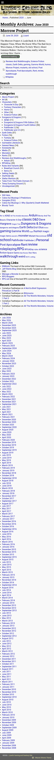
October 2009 (8, 725)
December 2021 (9, 399)
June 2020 (6, 432)
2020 (21, 17)
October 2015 (8, 554)
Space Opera (13, 252)
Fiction (5, 135)
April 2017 (6, 511)
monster (23, 235)
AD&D (6, 120)
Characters (7, 102)
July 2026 (6, 318)
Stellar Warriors (9, 178)
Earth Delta (18, 64)
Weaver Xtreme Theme (43, 758)
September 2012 (9, 636)
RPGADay (6, 163)
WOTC (28, 257)
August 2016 (7, 531)
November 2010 (9, 692)
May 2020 (6, 435)
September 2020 (9, 427)
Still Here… (6, 195)
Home (5, 17)
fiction (46, 228)
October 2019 (8, 447)
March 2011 (7, 682)
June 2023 (6, 368)
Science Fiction (37, 61)
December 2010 (9, 689)
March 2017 (7, 514)
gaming (26, 64)
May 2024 (6, 353)
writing (32, 257)
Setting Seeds (8, 173)
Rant (35, 71)
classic (9, 64)
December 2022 (9, 379)
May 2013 (6, 618)
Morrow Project (15, 30)
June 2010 (6, 705)
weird (21, 256)
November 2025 (9, 328)
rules (36, 249)
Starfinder (6, 176)
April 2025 (6, 340)
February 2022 (8, 396)
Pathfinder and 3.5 (12, 130)
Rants (4, 155)
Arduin (7, 160)
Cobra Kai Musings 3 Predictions (16, 198)
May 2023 (6, 371)
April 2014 (6, 595)
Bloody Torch (8, 205)
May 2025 (6, 338)
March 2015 (7, 572)
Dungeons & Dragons (11, 117)
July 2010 (6, 702)
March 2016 (7, 542)
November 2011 (9, 661)
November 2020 (9, 422)
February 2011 (8, 684)
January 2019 (8, 470)
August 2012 (7, 638)
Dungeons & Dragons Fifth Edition (19, 122)
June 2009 (6, 735)
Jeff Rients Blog (9, 269)
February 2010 (8, 715)
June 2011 (6, 674)
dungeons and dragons (9, 228)
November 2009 (9, 722)
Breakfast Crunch (11, 168)
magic (46, 231)
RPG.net (5, 279)
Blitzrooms (28, 293)
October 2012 (8, 633)
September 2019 (9, 450)
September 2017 (9, 501)
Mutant (32, 236)
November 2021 (9, 402)
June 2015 (6, 564)
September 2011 (9, 666)
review (40, 71)
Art (3, 99)
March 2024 (7, 356)
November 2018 (9, 473)
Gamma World (37, 64)
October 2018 (8, 475)
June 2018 (6, 486)
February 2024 (8, 358)
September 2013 (9, 610)
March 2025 (7, 343)
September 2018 (9, 478)
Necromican (41, 236)
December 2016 (9, 521)
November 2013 (9, 608)
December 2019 (9, 442)
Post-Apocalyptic (24, 71)
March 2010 (7, 712)
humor (47, 64)
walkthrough (11, 74)
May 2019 (6, 460)
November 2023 (9, 363)
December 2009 (9, 720)
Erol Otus (38, 227)
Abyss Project (8, 97)
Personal (42, 240)
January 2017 (8, 519)
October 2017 (8, 498)
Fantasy (7, 138)
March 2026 (7, 323)
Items (6, 171)
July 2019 (6, 455)
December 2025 (9, 325)
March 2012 (7, 651)
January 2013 (8, 626)
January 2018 (8, 493)
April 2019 (6, 463)
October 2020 (8, 425)
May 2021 (6, 409)
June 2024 (6, 351)
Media (5, 150)
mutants (24, 67)
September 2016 (9, 529)
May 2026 (6, 320)
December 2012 (9, 628)
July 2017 (6, 506)
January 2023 (8, 376)
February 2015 (8, 575)
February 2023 (8, 374)
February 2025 (8, 345)
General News (8, 145)
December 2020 (9, 419)
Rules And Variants (10, 166)
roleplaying (8, 249)
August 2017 (7, 503)
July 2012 (6, 641)
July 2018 (6, 483)
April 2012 (6, 649)
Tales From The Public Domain (15, 181)
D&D (36, 219)
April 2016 (6, 539)
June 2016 (6, 534)
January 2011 (8, 687)
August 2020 (7, 430)
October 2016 (8, 526)
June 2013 (6, 615)
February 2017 (8, 516)
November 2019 (9, 445)
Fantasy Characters (12, 107)
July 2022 (6, 386)
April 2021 (6, 412)
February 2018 (8, 491)
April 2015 (6, 570)
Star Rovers (24, 253)
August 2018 (7, 480)
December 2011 (9, 659)
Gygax (31, 231)
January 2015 (8, 577)
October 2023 (8, 366)
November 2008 (9, 748)
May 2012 (6, 646)
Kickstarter (6, 148)
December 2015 (9, 549)
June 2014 (6, 592)
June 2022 (6, 389)
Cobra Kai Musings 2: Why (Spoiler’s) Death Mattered (25, 203)
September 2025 (9, 330)
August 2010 (7, 699)
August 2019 (7, 452)
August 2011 (7, 669)
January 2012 (8, 656)
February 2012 (8, 654)
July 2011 (6, 671)
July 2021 (6, 407)
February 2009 (8, 740)
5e (3, 216)
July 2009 (6, 733)
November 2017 (9, 496)
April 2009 (6, 738)
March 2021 (7, 414)
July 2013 (6, 613)
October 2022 (8, 381)
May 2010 (6, 707)
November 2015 (9, 552)
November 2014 (9, 580)
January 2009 (8, 743)
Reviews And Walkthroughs (18, 61)
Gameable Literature (11, 143)
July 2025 (6, 333)
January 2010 (8, 717)
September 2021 (9, 404)
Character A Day (11, 104)
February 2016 (8, 544)
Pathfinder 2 (9, 127)
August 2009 (7, 730)
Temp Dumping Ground (12, 183)
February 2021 (8, 417)
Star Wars (33, 253)
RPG (20, 249)
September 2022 (9, 384)
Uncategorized (8, 186)
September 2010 (9, 697)
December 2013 (9, 605)
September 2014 (9, 585)
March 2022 (7, 394)
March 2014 (7, 598)
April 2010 (6, 710)
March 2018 (7, 488)
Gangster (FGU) (9, 200)
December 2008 (9, 745)
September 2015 (9, 557)
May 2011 (6, 676)
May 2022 (6, 391)
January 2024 (8, 361)
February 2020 (8, 440)
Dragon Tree (16, 224)
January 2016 (8, 547)
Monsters (6, 153)
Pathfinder (17, 240)
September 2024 (9, 348)
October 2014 (8, 582)
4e (1, 216)
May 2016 (6, 537)
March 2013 (7, 621)
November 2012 (9, 631)
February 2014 (8, 600)
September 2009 (9, 727)
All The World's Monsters (19, 216)
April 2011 (6, 679)
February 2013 (8, 623)
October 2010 (8, 694)
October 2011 (8, 664)
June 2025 (6, 335)
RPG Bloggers (8, 276)
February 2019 (8, 468)
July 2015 (6, 562)
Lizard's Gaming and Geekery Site (26, 8)
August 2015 (7, 559)
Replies (10, 77)
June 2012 (6, 643)
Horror (7, 110)
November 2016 (9, 524)
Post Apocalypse (10, 244)
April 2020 (6, 437)
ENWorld (6, 266)
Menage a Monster (10, 274)
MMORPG (14, 236)
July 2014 (6, 590)
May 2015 (6, 567)
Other (6, 112)
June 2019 (6, 458)
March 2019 (7, 465)
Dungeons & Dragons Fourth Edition (20, 125)
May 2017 (6, 508)
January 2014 (8, 603)
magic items (5, 236)
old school (33, 67)
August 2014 (7, 587)
